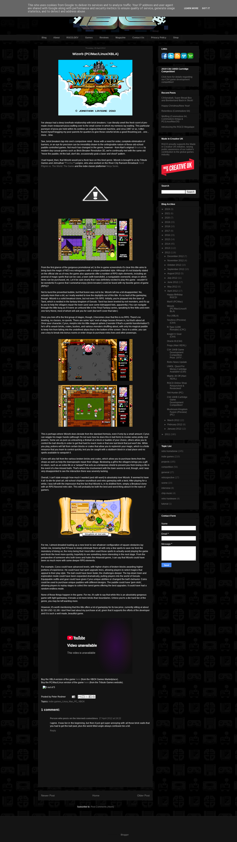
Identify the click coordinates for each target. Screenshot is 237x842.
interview (166, 488)
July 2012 (172, 278)
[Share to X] (87, 697)
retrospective (167, 477)
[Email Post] (73, 696)
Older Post (143, 795)
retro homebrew (169, 451)
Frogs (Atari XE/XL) (176, 345)
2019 (168, 222)
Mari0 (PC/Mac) (175, 301)
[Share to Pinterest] (94, 697)
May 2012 (172, 286)
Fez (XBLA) (172, 315)
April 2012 (172, 291)
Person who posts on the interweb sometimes (74, 718)
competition (167, 467)
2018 (168, 226)
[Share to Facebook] (90, 697)
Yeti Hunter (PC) (175, 392)
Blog (44, 37)
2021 (168, 213)
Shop (175, 37)
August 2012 (174, 273)
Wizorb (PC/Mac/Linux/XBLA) (177, 309)
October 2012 (174, 265)
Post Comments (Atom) (102, 806)
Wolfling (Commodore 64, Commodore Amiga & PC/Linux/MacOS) (174, 119)
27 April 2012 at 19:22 (110, 718)
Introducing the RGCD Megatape (177, 127)
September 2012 (176, 269)
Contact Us (138, 37)
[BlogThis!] (83, 697)
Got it (206, 8)
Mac (71, 701)
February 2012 (175, 424)
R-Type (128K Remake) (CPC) (176, 328)
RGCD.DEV (72, 37)
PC (75, 701)
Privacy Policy (158, 37)
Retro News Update (177, 362)
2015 (168, 239)
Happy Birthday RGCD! (175, 296)
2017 (168, 231)
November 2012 (175, 260)
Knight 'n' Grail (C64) (174, 335)
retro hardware (168, 498)
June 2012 (173, 282)
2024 (168, 209)
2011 (168, 434)
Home (95, 795)
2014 (168, 244)
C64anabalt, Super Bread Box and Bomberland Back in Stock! (177, 99)
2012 (168, 252)
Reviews (104, 37)
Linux (65, 701)
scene (164, 483)
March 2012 (173, 420)
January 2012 (174, 428)
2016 (168, 235)
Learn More (191, 8)
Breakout (138, 147)
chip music (166, 493)
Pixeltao (69, 163)
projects (165, 461)
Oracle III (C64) (174, 341)
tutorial (164, 504)
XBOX (82, 701)
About (56, 37)
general (165, 472)
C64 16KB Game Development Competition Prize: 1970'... (175, 353)
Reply (53, 730)
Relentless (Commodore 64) (175, 111)
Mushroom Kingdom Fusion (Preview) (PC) (177, 412)
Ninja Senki (112, 166)
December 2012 (175, 256)
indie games (55, 701)
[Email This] (79, 697)
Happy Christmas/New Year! (175, 106)
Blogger (124, 834)
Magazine (121, 37)
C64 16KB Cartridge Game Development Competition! (177, 401)
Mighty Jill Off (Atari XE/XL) (176, 377)
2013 (168, 248)
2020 (168, 217)
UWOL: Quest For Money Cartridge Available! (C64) (177, 369)
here (78, 679)
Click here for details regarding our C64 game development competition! (176, 79)
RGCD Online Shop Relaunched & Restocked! (177, 386)
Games (89, 37)
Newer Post (48, 795)
